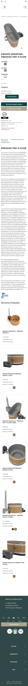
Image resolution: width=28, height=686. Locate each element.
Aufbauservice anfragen (15, 108)
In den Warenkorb (12, 96)
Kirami (6, 126)
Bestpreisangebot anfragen (15, 104)
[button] (2, 683)
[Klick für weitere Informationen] (15, 631)
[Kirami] (4, 118)
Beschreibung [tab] (4, 139)
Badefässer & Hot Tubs (12, 16)
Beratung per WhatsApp (14, 607)
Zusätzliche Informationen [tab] (17, 139)
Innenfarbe (4, 68)
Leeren (2, 79)
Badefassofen (4, 74)
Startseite (3, 16)
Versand (9, 91)
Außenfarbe (4, 61)
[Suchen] (5, 1)
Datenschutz (18, 683)
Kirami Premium (11, 124)
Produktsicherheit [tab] (5, 142)
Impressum (9, 683)
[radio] (5, 64)
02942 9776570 (11, 603)
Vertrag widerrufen (14, 624)
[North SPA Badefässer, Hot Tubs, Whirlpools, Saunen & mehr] (4, 7)
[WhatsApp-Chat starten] (2, 1)
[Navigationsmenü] (25, 7)
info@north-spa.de (12, 605)
